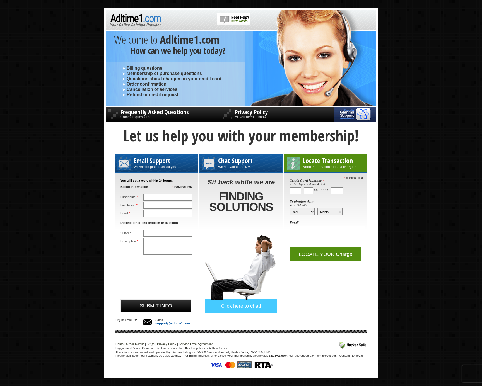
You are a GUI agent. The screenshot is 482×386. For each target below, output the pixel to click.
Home (119, 344)
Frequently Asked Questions (154, 113)
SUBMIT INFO (156, 306)
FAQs (151, 344)
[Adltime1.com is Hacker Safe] (353, 345)
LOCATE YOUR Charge (325, 254)
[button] (233, 24)
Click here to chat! (241, 306)
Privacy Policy (251, 113)
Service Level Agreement (196, 344)
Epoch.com (139, 355)
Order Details (135, 344)
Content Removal (351, 355)
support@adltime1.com (172, 323)
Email (295, 223)
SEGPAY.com (278, 355)
